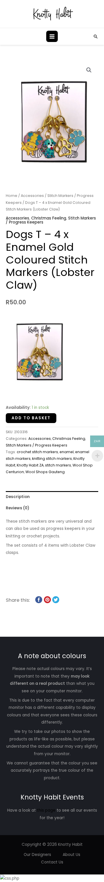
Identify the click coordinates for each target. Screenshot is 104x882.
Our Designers (37, 854)
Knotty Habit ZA (30, 465)
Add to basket (31, 418)
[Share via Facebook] (38, 599)
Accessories (32, 195)
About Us (71, 854)
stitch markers (58, 465)
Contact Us (52, 862)
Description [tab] (18, 496)
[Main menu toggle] (51, 36)
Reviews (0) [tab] (17, 508)
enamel (67, 451)
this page (46, 810)
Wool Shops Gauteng (45, 471)
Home (11, 195)
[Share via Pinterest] (47, 599)
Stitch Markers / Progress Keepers (36, 445)
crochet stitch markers (37, 451)
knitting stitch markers (52, 458)
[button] (95, 36)
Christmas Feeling (48, 218)
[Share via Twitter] (55, 599)
